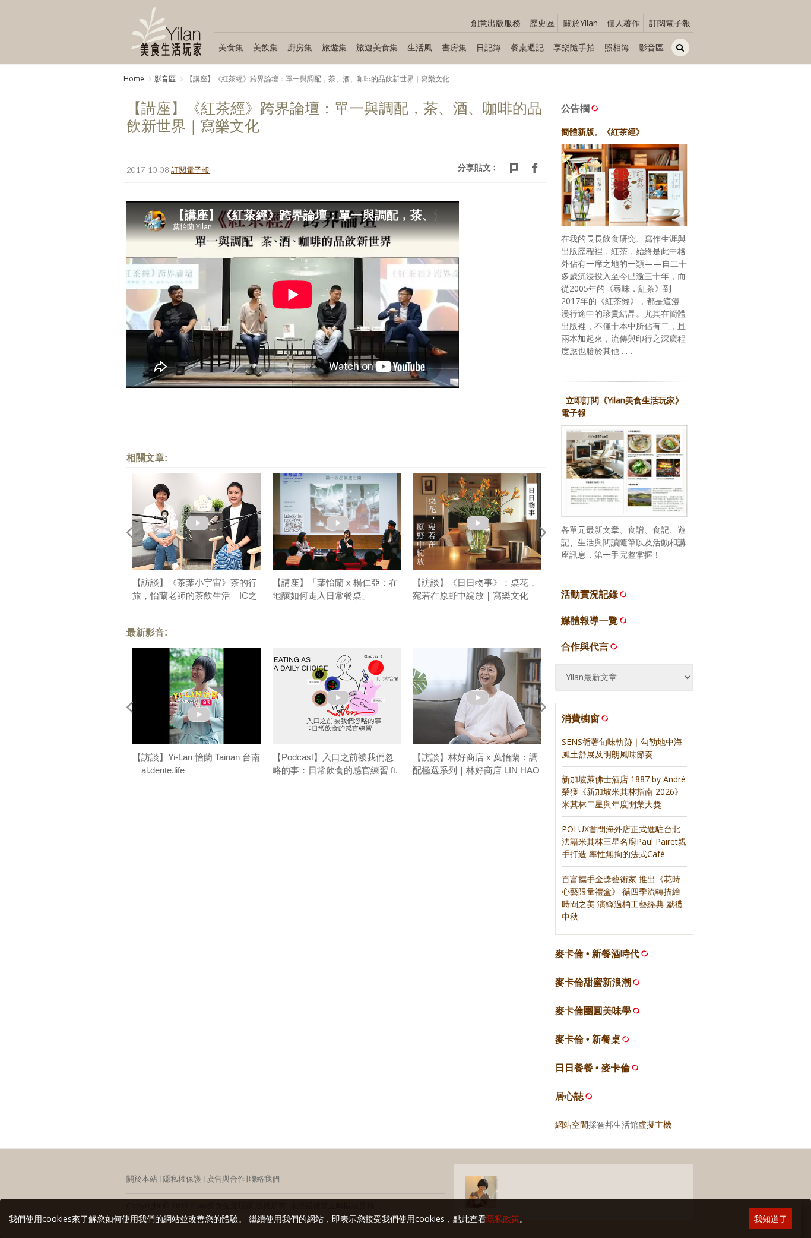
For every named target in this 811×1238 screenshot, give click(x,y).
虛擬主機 (654, 1124)
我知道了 (770, 1218)
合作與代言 (585, 646)
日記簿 (488, 47)
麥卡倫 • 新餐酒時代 (597, 954)
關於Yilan (580, 23)
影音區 (651, 47)
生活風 (419, 47)
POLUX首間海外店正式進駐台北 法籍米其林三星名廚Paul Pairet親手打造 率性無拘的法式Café (624, 841)
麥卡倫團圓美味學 (593, 1011)
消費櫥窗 (581, 718)
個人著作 (623, 23)
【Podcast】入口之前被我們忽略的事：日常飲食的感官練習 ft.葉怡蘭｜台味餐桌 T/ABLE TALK (336, 770)
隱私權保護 (182, 1178)
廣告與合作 (226, 1178)
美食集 (230, 47)
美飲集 (265, 47)
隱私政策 (502, 1218)
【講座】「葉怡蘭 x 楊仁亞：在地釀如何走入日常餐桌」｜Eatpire (335, 595)
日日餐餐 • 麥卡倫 (592, 1068)
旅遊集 (334, 47)
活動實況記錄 (589, 594)
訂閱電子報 (669, 23)
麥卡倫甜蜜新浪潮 (593, 982)
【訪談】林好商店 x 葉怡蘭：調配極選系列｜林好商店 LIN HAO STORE (476, 770)
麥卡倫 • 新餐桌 (587, 1039)
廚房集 (299, 47)
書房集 (454, 47)
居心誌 (569, 1096)
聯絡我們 (264, 1178)
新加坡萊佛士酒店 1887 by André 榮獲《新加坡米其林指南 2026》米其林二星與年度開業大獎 (624, 791)
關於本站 (141, 1178)
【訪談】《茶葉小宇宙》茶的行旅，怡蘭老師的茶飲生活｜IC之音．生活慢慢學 (194, 595)
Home (133, 79)
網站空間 (571, 1124)
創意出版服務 (496, 23)
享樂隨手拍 (574, 47)
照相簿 (616, 47)
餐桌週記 (527, 47)
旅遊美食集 (377, 47)
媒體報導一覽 (589, 620)
